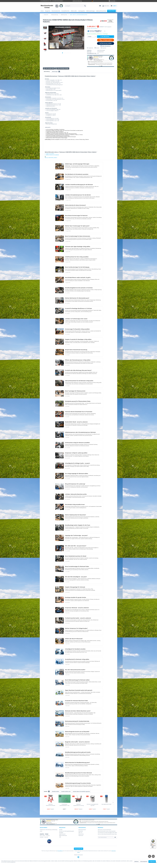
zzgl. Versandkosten (94, 28)
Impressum (80, 835)
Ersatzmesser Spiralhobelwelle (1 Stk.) (64, 805)
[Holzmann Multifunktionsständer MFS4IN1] (51, 798)
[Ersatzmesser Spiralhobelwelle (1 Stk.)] (65, 798)
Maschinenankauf (82, 829)
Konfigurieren (152, 861)
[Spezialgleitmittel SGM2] (106, 798)
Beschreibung (47, 71)
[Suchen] (85, 6)
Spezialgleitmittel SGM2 (106, 804)
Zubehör (46, 791)
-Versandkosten (60, 850)
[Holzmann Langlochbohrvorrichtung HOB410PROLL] (78, 798)
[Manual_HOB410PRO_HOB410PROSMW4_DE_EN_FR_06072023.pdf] (78, 157)
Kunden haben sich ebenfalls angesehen (81, 791)
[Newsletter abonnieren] (115, 837)
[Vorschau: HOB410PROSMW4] (45, 28)
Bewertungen (55, 71)
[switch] (153, 847)
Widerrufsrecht (62, 834)
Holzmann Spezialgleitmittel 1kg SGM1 (92, 805)
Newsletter (80, 831)
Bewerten (104, 47)
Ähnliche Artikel (55, 791)
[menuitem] (75, 6)
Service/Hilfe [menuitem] (112, 1)
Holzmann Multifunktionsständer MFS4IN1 (50, 805)
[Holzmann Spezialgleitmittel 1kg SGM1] (92, 798)
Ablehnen (136, 861)
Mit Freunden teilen (49, 68)
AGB (60, 837)
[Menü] (155, 839)
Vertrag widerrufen (79, 848)
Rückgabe (61, 832)
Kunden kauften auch (65, 791)
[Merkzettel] (100, 6)
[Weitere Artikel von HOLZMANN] (107, 21)
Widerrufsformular (63, 835)
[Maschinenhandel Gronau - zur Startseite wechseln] (49, 7)
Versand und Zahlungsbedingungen (66, 831)
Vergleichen (90, 47)
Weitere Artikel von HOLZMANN (52, 154)
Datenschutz (81, 834)
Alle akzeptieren (143, 861)
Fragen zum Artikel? (50, 153)
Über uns (80, 832)
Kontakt (60, 829)
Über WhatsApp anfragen (63, 68)
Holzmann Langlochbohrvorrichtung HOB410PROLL (78, 805)
